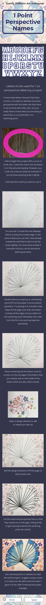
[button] (3, 3)
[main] (23, 22)
